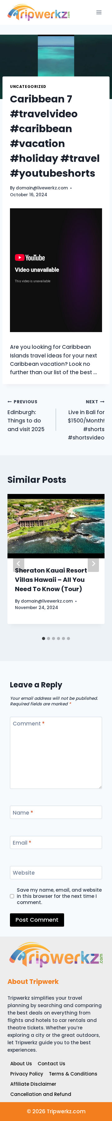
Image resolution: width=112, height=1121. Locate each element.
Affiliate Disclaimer (33, 1084)
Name (23, 812)
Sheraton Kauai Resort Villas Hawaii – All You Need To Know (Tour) (51, 579)
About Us (21, 1063)
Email (22, 842)
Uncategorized (28, 86)
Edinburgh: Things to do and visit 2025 (25, 416)
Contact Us (51, 1063)
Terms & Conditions (73, 1074)
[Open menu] (99, 12)
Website (24, 872)
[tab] (43, 638)
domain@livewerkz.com (42, 188)
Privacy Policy (26, 1074)
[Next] (93, 563)
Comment (29, 723)
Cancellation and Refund (40, 1094)
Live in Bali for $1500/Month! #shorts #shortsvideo (86, 420)
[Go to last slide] (18, 563)
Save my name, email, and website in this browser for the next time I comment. (59, 896)
